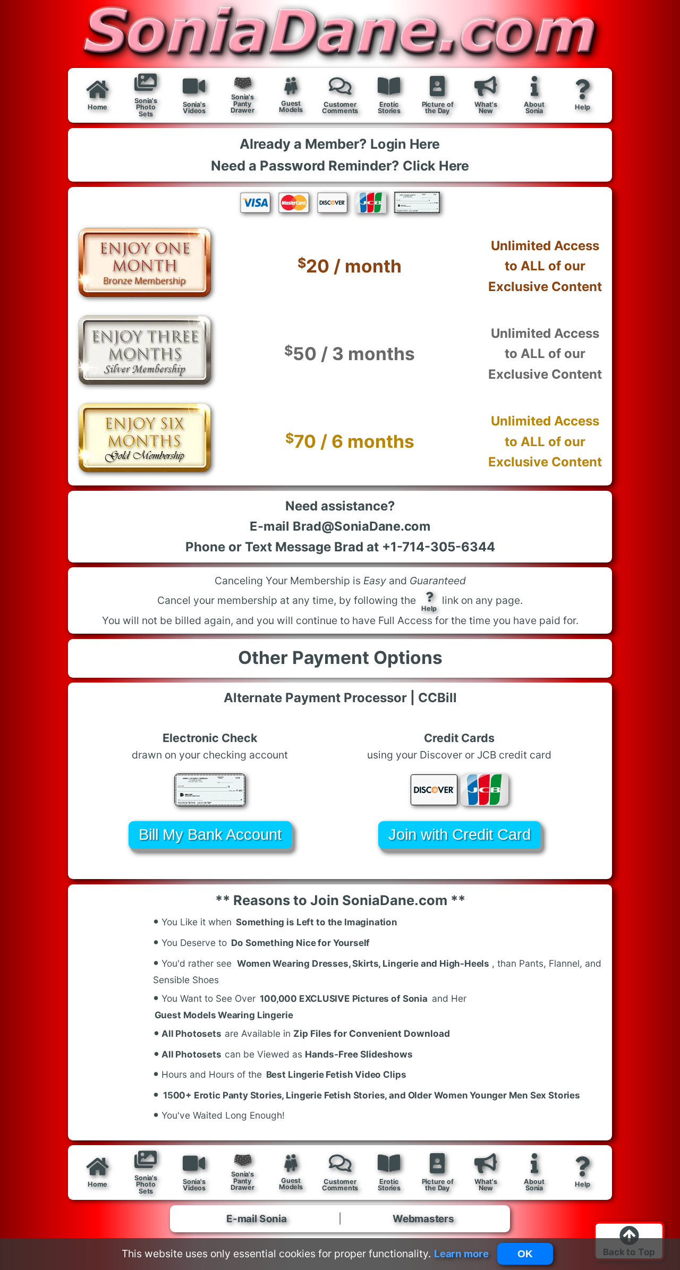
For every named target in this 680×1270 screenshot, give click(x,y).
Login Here (404, 144)
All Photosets (188, 1032)
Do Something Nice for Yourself (300, 942)
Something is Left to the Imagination (316, 922)
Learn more (461, 1253)
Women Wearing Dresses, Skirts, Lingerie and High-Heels (363, 963)
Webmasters (423, 1218)
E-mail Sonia (256, 1218)
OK (525, 1253)
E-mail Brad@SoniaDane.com (340, 525)
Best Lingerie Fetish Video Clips (336, 1074)
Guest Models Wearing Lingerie (224, 1015)
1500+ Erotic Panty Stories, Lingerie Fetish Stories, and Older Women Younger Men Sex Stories (371, 1095)
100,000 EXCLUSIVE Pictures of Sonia (344, 998)
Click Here (436, 166)
